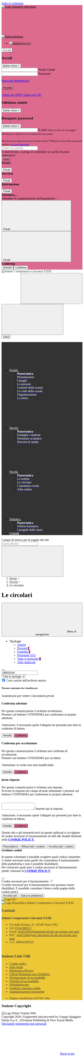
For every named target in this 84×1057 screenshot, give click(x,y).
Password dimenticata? (16, 80)
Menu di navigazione (55, 633)
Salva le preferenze (32, 895)
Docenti (23, 648)
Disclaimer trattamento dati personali (24, 1023)
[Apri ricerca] (51, 288)
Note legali (16, 967)
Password (44, 73)
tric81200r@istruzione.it (48, 931)
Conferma (20, 267)
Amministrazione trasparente (27, 991)
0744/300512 (23, 928)
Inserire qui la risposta (49, 808)
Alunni (21, 644)
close (6, 336)
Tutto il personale (29, 658)
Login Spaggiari (20, 144)
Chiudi (6, 169)
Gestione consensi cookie (25, 988)
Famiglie (23, 651)
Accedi (7, 50)
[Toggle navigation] (32, 319)
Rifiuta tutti (33, 846)
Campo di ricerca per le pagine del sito (25, 540)
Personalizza (10, 846)
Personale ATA (26, 655)
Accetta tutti (61, 846)
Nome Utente (46, 69)
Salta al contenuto (12, 3)
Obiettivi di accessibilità (24, 981)
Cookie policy (18, 963)
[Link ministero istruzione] (19, 6)
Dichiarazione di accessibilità (27, 977)
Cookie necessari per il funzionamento (25, 881)
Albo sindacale (26, 662)
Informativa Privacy (21, 970)
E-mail (42, 129)
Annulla (7, 267)
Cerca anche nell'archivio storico (26, 680)
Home (13, 578)
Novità (13, 581)
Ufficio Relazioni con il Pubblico (29, 974)
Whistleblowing (19, 984)
